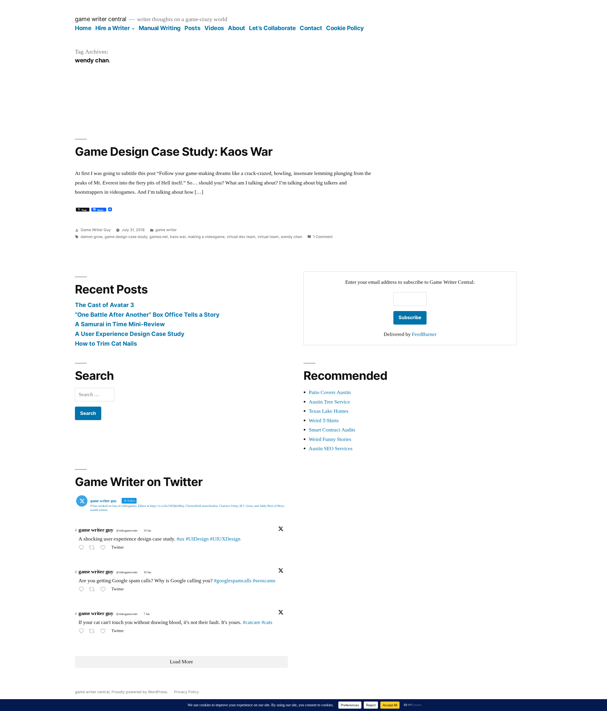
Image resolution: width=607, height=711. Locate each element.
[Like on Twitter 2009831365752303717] (104, 590)
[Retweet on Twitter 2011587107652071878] (93, 548)
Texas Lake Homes (329, 411)
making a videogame (206, 236)
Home (83, 28)
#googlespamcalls (233, 580)
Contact (311, 28)
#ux (180, 539)
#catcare (251, 622)
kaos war (178, 236)
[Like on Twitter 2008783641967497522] (104, 632)
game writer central (100, 19)
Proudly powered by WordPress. (140, 692)
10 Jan (147, 572)
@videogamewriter (127, 530)
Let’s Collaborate (272, 28)
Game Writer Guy (96, 230)
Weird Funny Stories (330, 439)
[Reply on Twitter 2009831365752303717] (82, 590)
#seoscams (264, 580)
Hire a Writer (112, 28)
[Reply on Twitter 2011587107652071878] (82, 548)
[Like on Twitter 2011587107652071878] (104, 548)
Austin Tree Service (329, 402)
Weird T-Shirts (324, 420)
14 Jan (147, 530)
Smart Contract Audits (332, 430)
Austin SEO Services (331, 448)
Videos (214, 28)
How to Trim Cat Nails (106, 343)
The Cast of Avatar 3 (104, 304)
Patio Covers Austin (330, 392)
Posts (192, 28)
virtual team (268, 236)
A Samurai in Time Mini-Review (120, 324)
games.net (158, 236)
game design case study (126, 236)
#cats (267, 622)
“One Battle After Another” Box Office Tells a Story (147, 314)
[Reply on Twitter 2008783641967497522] (82, 632)
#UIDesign (197, 539)
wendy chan (291, 236)
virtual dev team (241, 236)
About (236, 28)
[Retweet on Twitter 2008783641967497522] (93, 632)
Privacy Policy (186, 692)
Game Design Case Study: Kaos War (173, 151)
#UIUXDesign (225, 539)
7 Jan (147, 614)
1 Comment (323, 236)
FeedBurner (424, 334)
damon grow (91, 236)
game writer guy (95, 530)
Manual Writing (160, 28)
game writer (166, 230)
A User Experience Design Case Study (129, 333)
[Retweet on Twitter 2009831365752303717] (93, 590)
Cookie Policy (345, 28)
